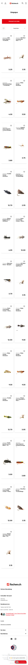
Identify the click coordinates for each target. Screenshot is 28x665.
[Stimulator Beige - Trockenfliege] (7, 101)
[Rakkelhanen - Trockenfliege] (20, 192)
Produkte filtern (14, 21)
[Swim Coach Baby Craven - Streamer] (20, 237)
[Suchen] (22, 3)
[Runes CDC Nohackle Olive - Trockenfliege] (7, 552)
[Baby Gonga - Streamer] (20, 101)
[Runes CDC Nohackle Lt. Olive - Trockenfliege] (20, 416)
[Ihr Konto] (5, 3)
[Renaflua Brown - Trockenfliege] (20, 507)
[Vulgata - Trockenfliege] (20, 145)
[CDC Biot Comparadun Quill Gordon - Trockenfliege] (20, 282)
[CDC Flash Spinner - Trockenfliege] (7, 56)
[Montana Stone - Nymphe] (7, 280)
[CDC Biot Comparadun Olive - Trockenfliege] (20, 56)
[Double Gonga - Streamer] (7, 192)
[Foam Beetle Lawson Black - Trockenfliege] (7, 461)
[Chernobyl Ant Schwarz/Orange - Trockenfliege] (20, 462)
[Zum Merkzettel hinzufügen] (11, 35)
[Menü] (2, 3)
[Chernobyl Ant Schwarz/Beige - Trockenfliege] (7, 147)
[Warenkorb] (25, 3)
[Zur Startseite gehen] (14, 3)
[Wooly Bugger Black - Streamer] (7, 237)
